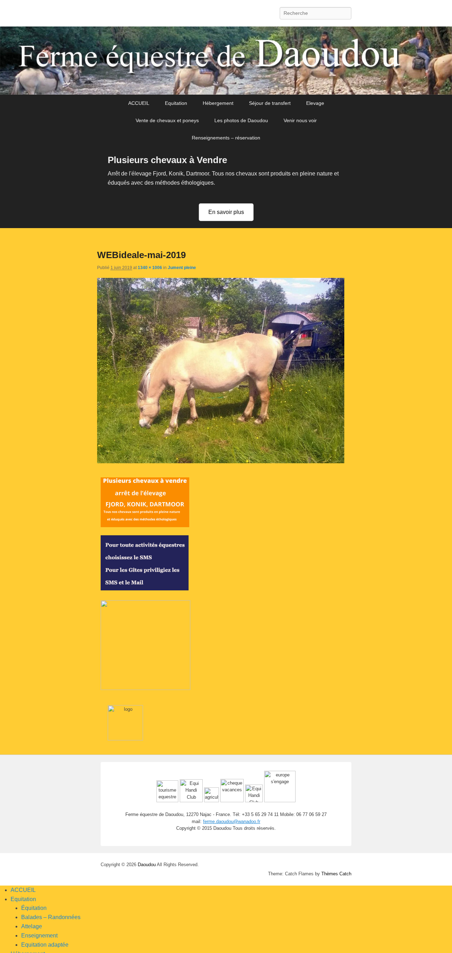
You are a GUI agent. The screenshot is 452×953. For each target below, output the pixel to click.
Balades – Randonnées (51, 917)
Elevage (315, 103)
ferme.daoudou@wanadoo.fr (231, 821)
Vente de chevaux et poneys (167, 120)
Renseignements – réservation (226, 138)
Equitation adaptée (45, 945)
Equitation (176, 103)
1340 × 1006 (150, 267)
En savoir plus (226, 212)
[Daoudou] (226, 60)
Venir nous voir (300, 120)
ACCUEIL (138, 103)
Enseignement (39, 936)
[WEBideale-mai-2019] (220, 461)
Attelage (31, 926)
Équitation (34, 908)
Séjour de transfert (270, 103)
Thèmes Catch (336, 873)
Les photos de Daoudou (241, 120)
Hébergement (218, 103)
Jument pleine (182, 267)
